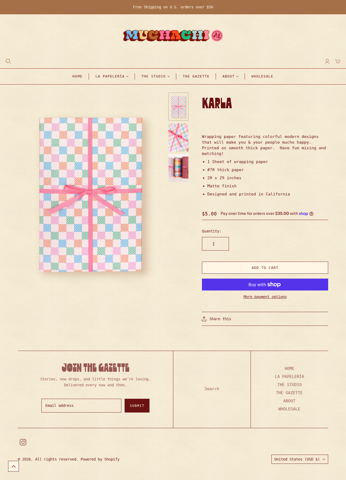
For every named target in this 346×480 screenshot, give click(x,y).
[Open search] (8, 61)
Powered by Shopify (100, 459)
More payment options (265, 297)
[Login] (327, 61)
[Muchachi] (173, 36)
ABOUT (289, 400)
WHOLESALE (262, 76)
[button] (13, 466)
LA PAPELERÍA (289, 376)
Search (212, 388)
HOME (77, 76)
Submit (137, 406)
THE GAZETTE (196, 76)
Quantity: (211, 231)
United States (297, 459)
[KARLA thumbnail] (178, 107)
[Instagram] (23, 442)
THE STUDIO (289, 384)
